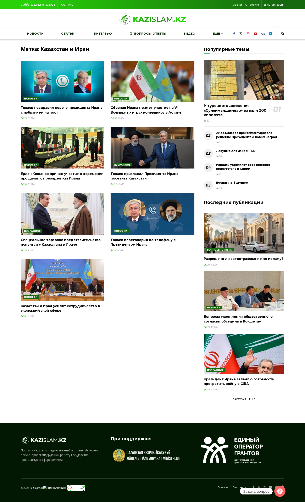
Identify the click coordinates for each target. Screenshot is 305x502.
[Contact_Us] (279, 491)
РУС (70, 4)
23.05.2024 (28, 184)
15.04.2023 (118, 250)
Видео (189, 33)
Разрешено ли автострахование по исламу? (243, 259)
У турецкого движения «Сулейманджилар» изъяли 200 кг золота (235, 110)
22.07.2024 (28, 118)
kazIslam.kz (36, 488)
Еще (216, 33)
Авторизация (275, 4)
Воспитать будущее (232, 182)
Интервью (103, 33)
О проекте (252, 4)
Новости (35, 33)
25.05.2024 (118, 118)
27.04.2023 (28, 250)
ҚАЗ (63, 4)
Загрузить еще (244, 399)
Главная (238, 4)
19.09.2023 (118, 184)
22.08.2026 (211, 264)
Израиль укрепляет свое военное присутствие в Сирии (243, 167)
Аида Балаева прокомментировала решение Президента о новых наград (246, 135)
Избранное (122, 164)
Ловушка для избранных (235, 151)
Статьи (67, 33)
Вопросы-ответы (150, 33)
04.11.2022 (28, 316)
